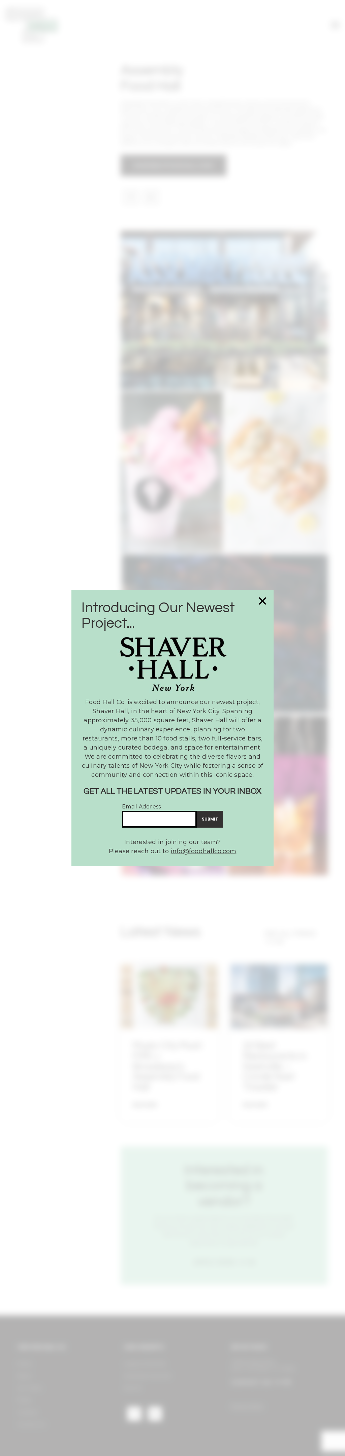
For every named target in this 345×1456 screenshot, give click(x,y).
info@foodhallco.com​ (204, 851)
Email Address (141, 806)
